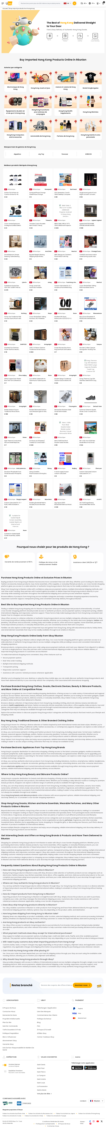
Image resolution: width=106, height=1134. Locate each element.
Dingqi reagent (21, 499)
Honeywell (48, 189)
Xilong (49, 468)
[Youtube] (98, 1121)
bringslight (48, 344)
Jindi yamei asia (21, 468)
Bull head (73, 189)
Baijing (74, 468)
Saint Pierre (41, 1072)
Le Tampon (41, 1075)
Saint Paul (40, 1068)
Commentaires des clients (47, 1015)
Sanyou (99, 344)
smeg (50, 282)
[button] (83, 3)
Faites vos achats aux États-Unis (14, 1114)
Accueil (5, 8)
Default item (97, 406)
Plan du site (7, 1022)
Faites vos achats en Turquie (56, 1116)
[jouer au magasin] (90, 1068)
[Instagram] (93, 1121)
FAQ (38, 1026)
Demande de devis (10, 1015)
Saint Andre (41, 1079)
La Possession (42, 1086)
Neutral (74, 251)
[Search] (74, 3)
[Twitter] (101, 1121)
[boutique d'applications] (77, 1068)
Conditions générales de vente (53, 1121)
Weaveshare (97, 313)
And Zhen (48, 251)
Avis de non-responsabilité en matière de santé (18, 1049)
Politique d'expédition (11, 1033)
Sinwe (24, 437)
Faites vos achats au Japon (65, 1114)
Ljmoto (24, 282)
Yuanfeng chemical (71, 282)
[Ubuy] (9, 3)
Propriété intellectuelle (11, 1019)
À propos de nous (9, 1008)
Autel (88, 154)
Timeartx (49, 220)
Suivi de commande (10, 1026)
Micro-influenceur (9, 1037)
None (75, 313)
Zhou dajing (22, 375)
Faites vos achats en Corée (12, 1116)
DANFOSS (23, 344)
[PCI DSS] (7, 1103)
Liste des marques (44, 1011)
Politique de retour (44, 1019)
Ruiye (50, 313)
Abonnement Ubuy (10, 1041)
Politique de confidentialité (45, 1124)
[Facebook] (90, 1121)
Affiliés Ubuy (41, 1033)
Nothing (23, 313)
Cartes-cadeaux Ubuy (45, 1037)
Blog (38, 1022)
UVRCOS (65, 154)
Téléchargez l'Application (47, 1008)
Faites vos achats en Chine (34, 1116)
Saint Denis (41, 1065)
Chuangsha (73, 406)
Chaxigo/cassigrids (96, 251)
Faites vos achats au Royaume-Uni (40, 1114)
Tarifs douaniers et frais (12, 1030)
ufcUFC (99, 499)
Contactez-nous (9, 1011)
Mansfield (48, 499)
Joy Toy (17, 154)
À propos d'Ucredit (44, 1030)
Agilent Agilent (97, 220)
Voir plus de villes (44, 1094)
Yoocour (41, 154)
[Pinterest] (90, 1124)
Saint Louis (41, 1083)
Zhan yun (99, 468)
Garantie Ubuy (8, 1044)
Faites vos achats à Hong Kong (89, 1114)
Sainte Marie (41, 1090)
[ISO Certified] (23, 1103)
